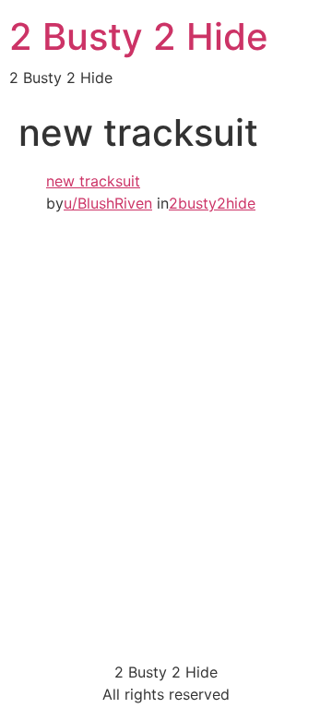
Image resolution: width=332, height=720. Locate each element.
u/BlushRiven (108, 203)
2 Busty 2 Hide (138, 36)
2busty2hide (212, 203)
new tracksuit (93, 181)
